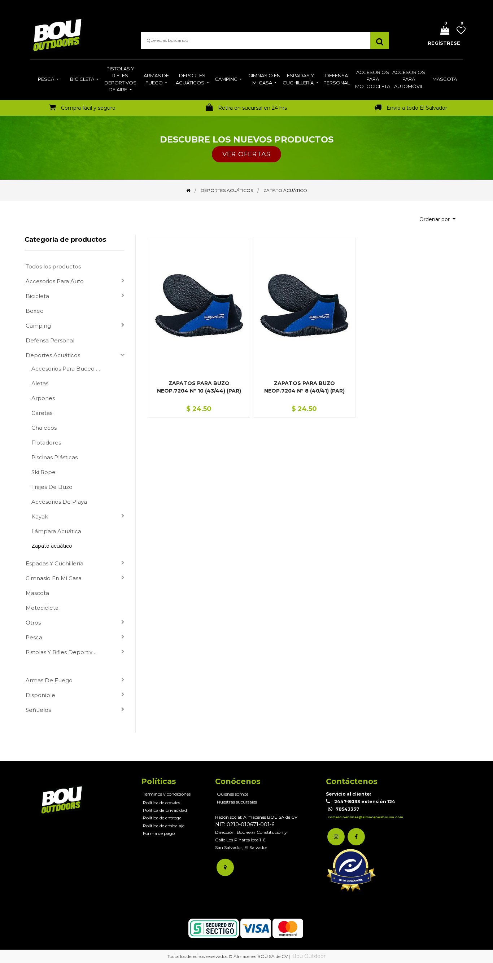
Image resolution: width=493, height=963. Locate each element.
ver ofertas (246, 154)
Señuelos (38, 709)
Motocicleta (42, 607)
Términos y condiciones (167, 794)
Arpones (43, 398)
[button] (437, 219)
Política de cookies (161, 802)
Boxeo (35, 310)
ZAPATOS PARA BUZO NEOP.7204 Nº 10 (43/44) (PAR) (199, 387)
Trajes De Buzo (52, 486)
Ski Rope (43, 472)
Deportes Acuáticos (53, 355)
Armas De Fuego (49, 680)
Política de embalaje (163, 825)
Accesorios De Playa (59, 501)
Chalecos (44, 427)
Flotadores (46, 442)
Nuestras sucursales (237, 802)
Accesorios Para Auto (55, 281)
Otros (33, 622)
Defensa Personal (50, 340)
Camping (38, 325)
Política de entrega (162, 817)
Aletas (39, 383)
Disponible (40, 695)
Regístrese (444, 43)
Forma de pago (159, 833)
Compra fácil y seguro (88, 108)
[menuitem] (48, 79)
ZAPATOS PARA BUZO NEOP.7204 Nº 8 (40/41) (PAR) (304, 387)
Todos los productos (53, 266)
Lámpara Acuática (56, 531)
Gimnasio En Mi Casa (54, 578)
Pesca (34, 637)
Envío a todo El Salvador (417, 108)
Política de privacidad (165, 810)
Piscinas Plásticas (54, 457)
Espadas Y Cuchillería (54, 563)
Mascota (37, 593)
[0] (442, 31)
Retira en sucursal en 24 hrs (252, 108)
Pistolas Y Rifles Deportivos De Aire (65, 652)
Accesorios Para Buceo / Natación (68, 368)
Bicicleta (37, 296)
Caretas (41, 413)
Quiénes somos (232, 794)
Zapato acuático (51, 546)
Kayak (39, 516)
